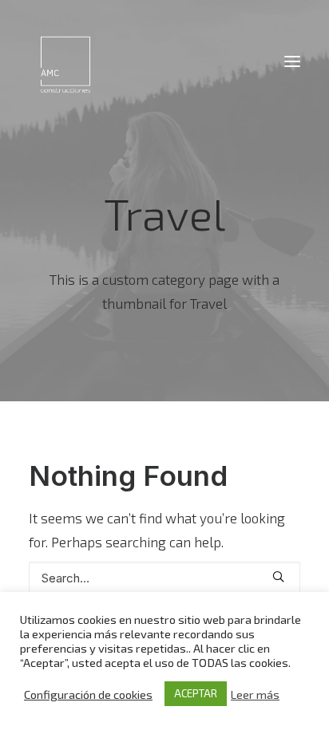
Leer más (255, 694)
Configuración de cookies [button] (88, 694)
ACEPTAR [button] (195, 693)
